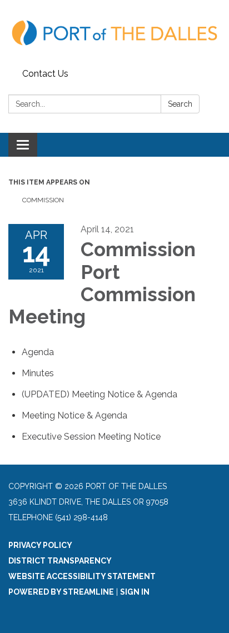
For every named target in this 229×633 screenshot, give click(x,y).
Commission (43, 200)
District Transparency (60, 560)
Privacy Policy (40, 545)
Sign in (135, 591)
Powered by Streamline (61, 591)
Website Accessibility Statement (82, 576)
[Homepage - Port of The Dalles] (114, 32)
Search (180, 103)
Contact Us (45, 73)
